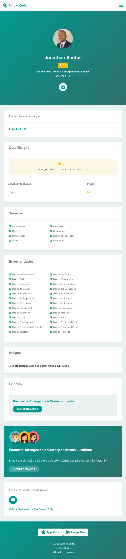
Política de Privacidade (63, 552)
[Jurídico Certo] (15, 8)
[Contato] (63, 87)
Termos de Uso (63, 547)
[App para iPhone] (50, 535)
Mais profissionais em (29, 509)
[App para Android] (75, 535)
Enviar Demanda (24, 469)
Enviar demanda (27, 409)
